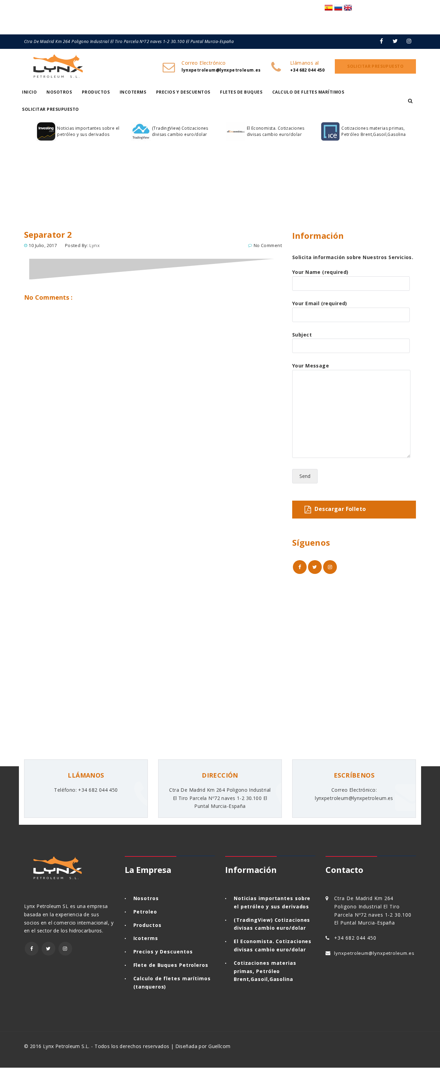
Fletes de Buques (241, 92)
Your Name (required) (320, 272)
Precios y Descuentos (183, 92)
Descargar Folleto (340, 509)
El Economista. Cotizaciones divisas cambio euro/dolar (276, 131)
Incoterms (133, 92)
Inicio (29, 92)
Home (33, 204)
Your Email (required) (319, 303)
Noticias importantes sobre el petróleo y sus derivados (88, 131)
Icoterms (145, 938)
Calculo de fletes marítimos (308, 92)
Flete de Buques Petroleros (170, 965)
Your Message (310, 365)
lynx (94, 245)
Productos (96, 92)
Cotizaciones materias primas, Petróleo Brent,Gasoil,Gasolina (373, 131)
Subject (302, 334)
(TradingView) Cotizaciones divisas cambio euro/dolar (180, 131)
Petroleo (145, 911)
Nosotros (59, 92)
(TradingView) (253, 920)
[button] (410, 101)
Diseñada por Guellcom (203, 1046)
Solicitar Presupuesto (50, 109)
